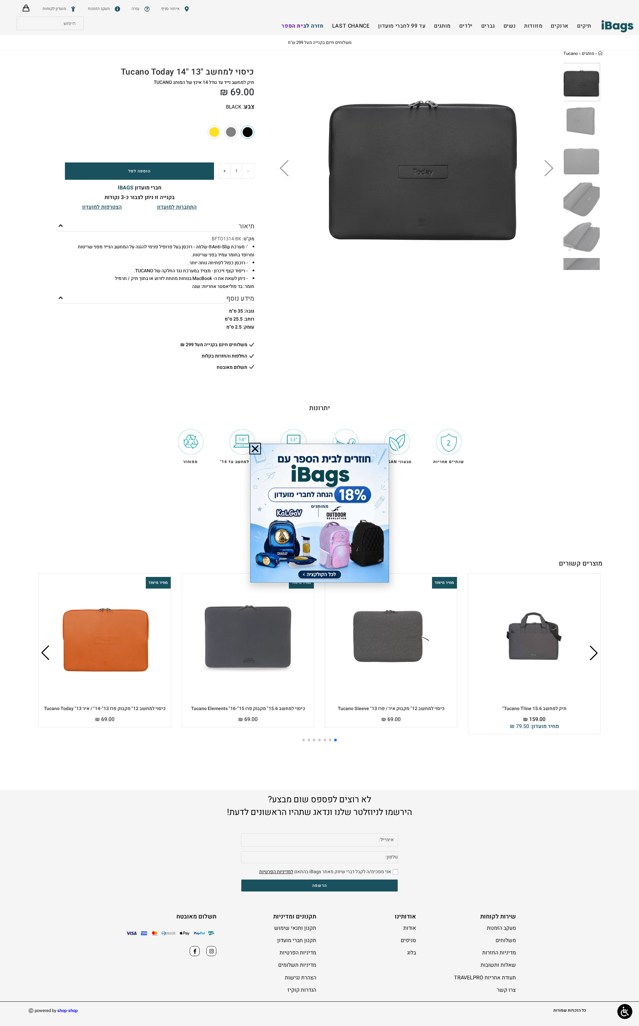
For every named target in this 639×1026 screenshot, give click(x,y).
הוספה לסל (139, 171)
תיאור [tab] (246, 226)
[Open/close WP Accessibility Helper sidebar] (624, 1011)
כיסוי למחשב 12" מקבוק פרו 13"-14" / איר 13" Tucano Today (105, 708)
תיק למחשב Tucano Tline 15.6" (534, 708)
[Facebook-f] (195, 951)
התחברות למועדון (177, 207)
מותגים (588, 53)
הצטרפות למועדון (102, 207)
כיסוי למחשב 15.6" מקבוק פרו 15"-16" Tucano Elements (248, 708)
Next (544, 166)
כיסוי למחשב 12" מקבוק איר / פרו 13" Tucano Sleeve (391, 708)
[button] (593, 652)
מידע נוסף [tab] (240, 298)
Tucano (570, 53)
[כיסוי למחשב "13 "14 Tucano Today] (231, 132)
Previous (294, 166)
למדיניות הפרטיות (276, 871)
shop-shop (67, 1010)
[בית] (600, 53)
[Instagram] (211, 951)
